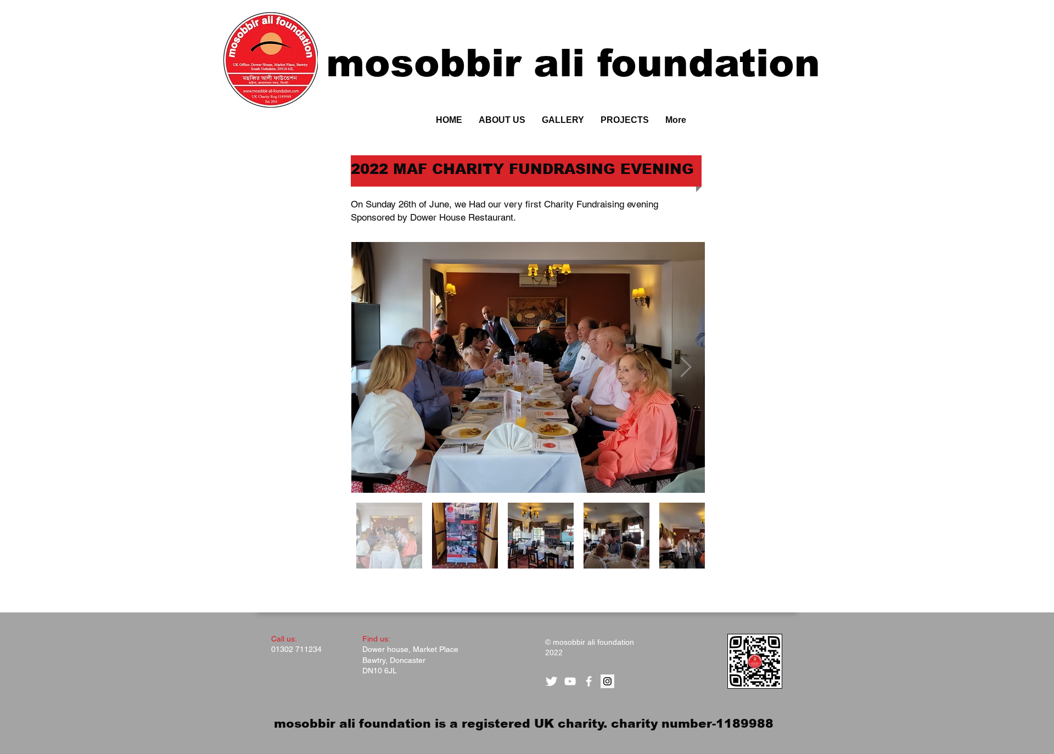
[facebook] (589, 681)
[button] (624, 120)
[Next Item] (686, 367)
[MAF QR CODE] (754, 661)
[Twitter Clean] (551, 681)
